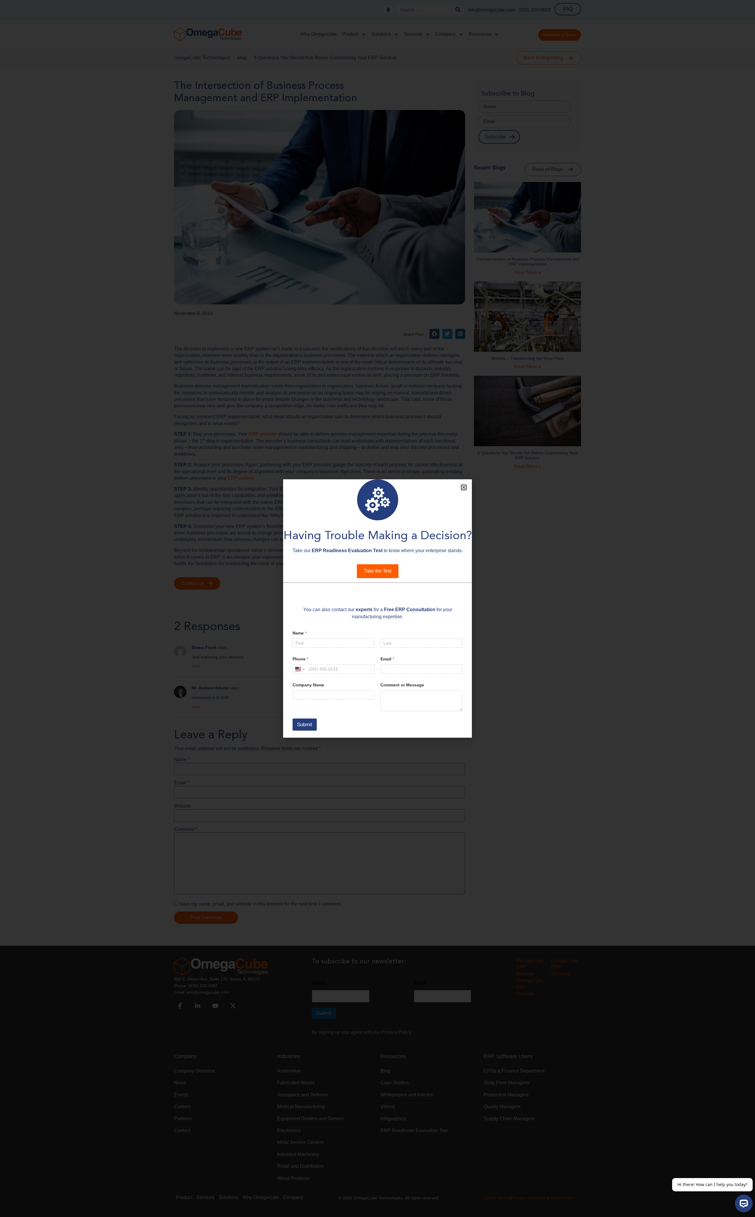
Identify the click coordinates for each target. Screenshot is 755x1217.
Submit (304, 724)
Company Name (308, 685)
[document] (377, 608)
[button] (464, 487)
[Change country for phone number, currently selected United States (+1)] (299, 669)
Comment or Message (402, 685)
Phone (300, 659)
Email (387, 659)
